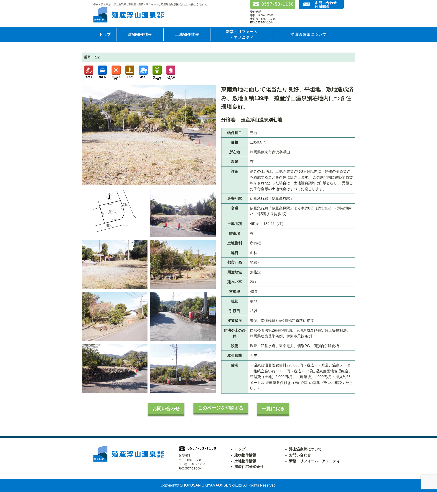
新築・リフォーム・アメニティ (242, 35)
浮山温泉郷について (308, 34)
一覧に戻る (273, 408)
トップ (105, 34)
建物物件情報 (140, 34)
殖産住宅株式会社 (249, 467)
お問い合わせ (166, 408)
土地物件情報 (187, 34)
